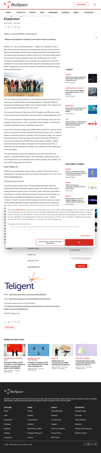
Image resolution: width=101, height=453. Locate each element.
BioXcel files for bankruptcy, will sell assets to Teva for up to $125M (75, 109)
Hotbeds (66, 12)
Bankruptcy (69, 106)
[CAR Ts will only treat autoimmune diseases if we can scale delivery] (92, 186)
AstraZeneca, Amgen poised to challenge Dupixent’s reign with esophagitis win (38, 364)
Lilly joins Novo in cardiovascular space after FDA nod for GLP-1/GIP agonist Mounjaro (75, 123)
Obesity (68, 196)
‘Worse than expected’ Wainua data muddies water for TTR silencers (74, 92)
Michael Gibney (69, 113)
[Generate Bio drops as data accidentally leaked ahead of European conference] (86, 350)
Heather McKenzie (70, 82)
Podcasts (20, 12)
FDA (66, 119)
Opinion (68, 169)
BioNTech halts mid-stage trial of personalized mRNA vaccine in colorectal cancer (75, 78)
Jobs (42, 12)
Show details (85, 235)
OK (79, 242)
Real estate (10, 327)
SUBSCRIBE (81, 4)
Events (32, 12)
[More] (12, 12)
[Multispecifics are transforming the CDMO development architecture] (62, 350)
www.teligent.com (16, 177)
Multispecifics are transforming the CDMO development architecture (61, 363)
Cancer (68, 74)
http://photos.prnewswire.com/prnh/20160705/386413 (27, 294)
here (15, 149)
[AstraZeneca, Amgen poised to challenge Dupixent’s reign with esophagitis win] (38, 350)
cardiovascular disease (74, 88)
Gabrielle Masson (70, 96)
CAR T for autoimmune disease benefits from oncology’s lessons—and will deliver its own (76, 173)
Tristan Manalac (8, 372)
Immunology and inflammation (34, 359)
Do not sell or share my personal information (50, 242)
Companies (53, 12)
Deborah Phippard (70, 177)
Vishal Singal (69, 190)
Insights (55, 358)
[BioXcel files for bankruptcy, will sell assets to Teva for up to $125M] (92, 109)
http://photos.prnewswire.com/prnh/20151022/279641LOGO (29, 299)
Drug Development (82, 358)
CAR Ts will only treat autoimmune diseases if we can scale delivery (75, 186)
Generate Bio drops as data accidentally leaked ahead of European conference (85, 363)
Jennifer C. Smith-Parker (58, 368)
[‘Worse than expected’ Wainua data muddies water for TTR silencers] (92, 91)
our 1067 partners (19, 210)
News (8, 12)
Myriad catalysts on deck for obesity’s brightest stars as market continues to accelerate (75, 200)
